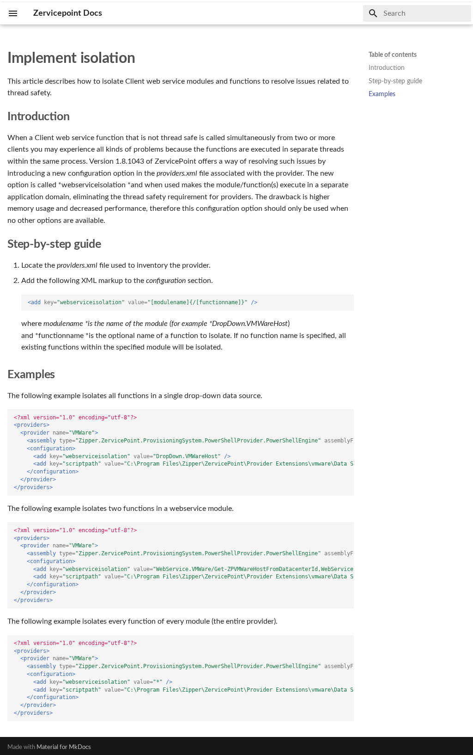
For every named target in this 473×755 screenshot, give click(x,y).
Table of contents (393, 55)
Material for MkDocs (63, 747)
